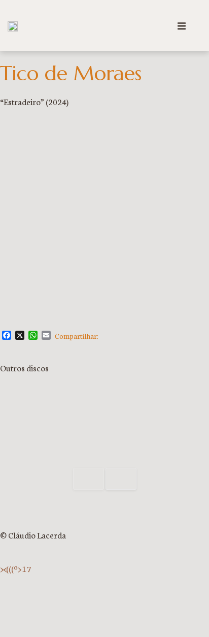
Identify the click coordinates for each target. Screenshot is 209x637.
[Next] (121, 478)
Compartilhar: (76, 335)
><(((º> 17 (15, 568)
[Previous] (88, 478)
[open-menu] (181, 27)
